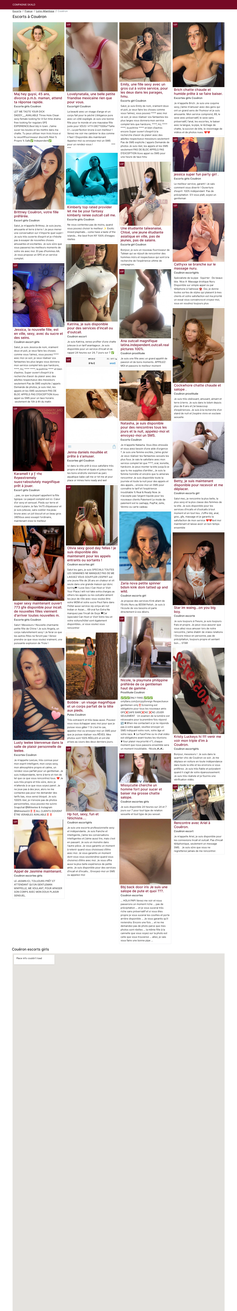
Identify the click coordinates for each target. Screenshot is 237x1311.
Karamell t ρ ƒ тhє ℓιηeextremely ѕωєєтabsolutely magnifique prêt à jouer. (37, 480)
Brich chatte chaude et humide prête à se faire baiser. (198, 92)
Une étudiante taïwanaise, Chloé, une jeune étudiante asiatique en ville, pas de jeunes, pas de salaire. (142, 234)
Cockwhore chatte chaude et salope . (197, 387)
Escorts (17, 11)
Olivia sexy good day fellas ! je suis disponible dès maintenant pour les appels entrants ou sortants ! (91, 554)
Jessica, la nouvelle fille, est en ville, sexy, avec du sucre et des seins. (38, 334)
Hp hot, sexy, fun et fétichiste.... (83, 816)
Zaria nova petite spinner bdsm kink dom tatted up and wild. (144, 587)
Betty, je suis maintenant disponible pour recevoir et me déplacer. (198, 485)
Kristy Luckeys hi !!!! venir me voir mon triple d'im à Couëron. (197, 741)
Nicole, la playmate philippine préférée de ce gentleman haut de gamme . (144, 684)
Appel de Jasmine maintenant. (38, 871)
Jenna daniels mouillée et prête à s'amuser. (87, 454)
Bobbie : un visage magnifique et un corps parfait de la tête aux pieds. (91, 706)
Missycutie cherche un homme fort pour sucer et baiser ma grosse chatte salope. (141, 791)
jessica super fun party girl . (196, 174)
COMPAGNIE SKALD (24, 4)
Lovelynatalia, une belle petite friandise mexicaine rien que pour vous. (91, 98)
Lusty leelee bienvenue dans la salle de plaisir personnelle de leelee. (38, 746)
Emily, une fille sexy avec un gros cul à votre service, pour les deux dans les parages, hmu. (144, 90)
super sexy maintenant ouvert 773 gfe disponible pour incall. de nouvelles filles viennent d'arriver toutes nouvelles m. (38, 609)
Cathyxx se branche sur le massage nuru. (195, 266)
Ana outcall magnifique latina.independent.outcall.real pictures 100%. (145, 345)
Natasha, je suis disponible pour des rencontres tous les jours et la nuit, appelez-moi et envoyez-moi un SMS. (145, 429)
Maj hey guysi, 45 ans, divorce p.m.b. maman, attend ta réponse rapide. (38, 98)
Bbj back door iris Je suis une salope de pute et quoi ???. (144, 889)
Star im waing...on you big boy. (195, 610)
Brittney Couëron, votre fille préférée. (36, 214)
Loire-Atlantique (45, 11)
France (29, 11)
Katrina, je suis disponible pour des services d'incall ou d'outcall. (90, 328)
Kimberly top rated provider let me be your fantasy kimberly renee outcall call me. (91, 211)
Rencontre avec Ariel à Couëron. (192, 825)
